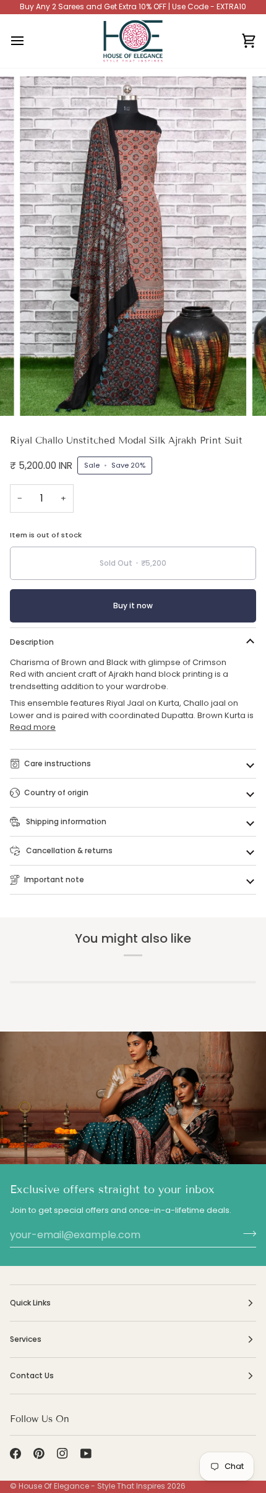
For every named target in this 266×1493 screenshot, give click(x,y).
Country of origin (56, 792)
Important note (54, 879)
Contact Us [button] (32, 1375)
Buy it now (133, 605)
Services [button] (25, 1339)
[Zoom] (43, 392)
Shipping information (65, 821)
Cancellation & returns (68, 850)
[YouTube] (86, 1453)
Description (32, 642)
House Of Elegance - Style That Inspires (92, 1486)
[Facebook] (15, 1453)
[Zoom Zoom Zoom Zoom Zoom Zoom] (133, 246)
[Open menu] (28, 41)
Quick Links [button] (30, 1302)
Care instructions (57, 763)
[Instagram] (62, 1453)
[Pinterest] (39, 1453)
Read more (33, 727)
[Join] (246, 1233)
